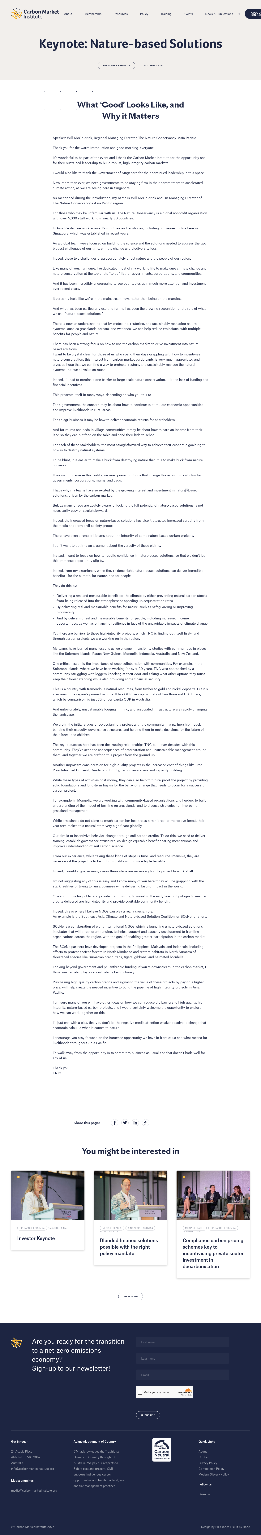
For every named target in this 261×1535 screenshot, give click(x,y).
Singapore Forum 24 (116, 65)
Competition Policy (211, 1468)
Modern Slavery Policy (214, 1474)
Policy (144, 13)
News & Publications (219, 13)
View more (130, 1296)
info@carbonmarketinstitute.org (32, 1468)
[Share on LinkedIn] (135, 1122)
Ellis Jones (222, 1526)
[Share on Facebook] (114, 1122)
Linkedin (204, 1494)
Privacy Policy (208, 1463)
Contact (204, 1457)
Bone (246, 1526)
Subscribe (148, 1415)
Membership (92, 13)
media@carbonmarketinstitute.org (34, 1490)
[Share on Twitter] (125, 1122)
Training (166, 13)
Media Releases (112, 1228)
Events (188, 13)
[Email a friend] (145, 1122)
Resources (121, 13)
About (68, 13)
